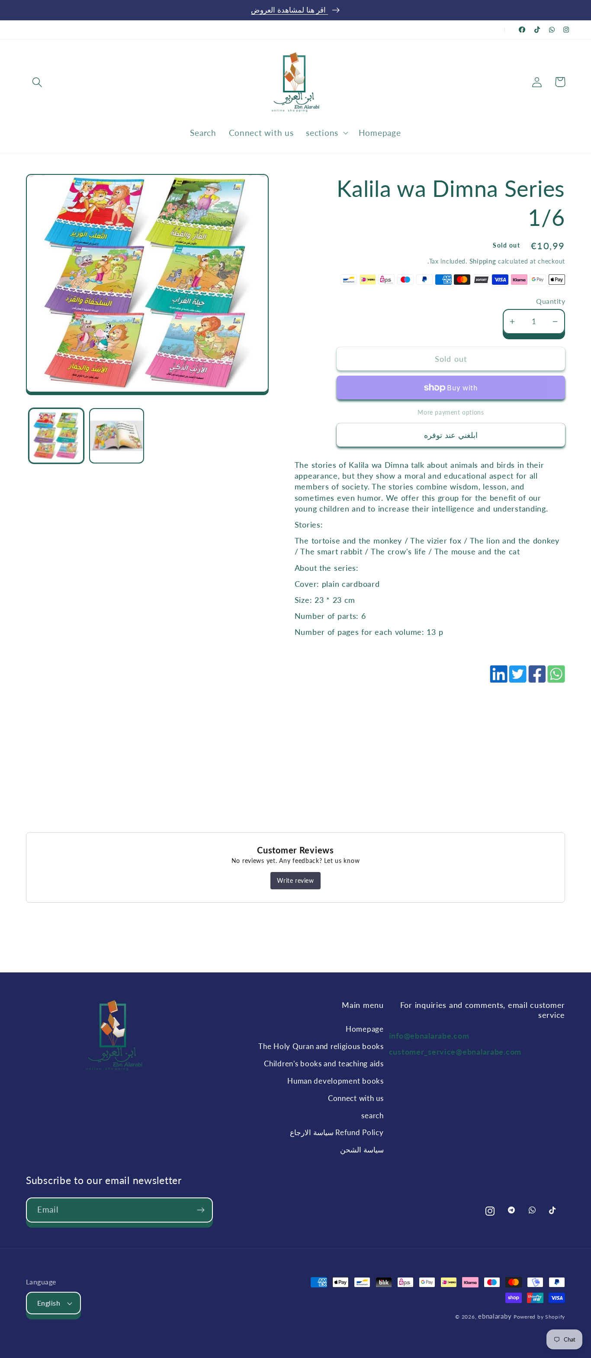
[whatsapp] (555, 678)
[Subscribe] (200, 1210)
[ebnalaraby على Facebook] (522, 29)
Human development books (335, 1080)
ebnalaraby (494, 1316)
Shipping (482, 261)
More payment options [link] (451, 412)
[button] (37, 82)
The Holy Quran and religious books (320, 1046)
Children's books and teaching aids (323, 1063)
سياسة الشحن (361, 1149)
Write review (295, 880)
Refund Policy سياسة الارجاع (336, 1132)
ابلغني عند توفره (451, 435)
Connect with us (355, 1098)
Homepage (364, 1028)
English (48, 1303)
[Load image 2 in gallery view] (117, 435)
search (372, 1115)
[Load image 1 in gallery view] (56, 435)
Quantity (550, 301)
